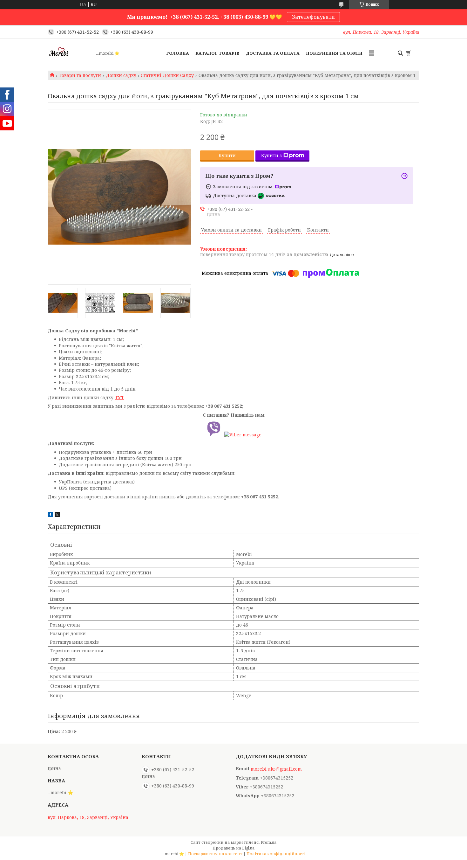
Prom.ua (268, 842)
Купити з (271, 155)
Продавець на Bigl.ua (233, 848)
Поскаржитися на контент (215, 854)
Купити (227, 155)
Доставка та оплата (273, 53)
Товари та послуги (80, 75)
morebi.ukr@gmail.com (276, 769)
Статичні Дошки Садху (167, 75)
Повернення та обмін (334, 53)
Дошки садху (121, 75)
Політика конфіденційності (276, 854)
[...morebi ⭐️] (70, 53)
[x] (57, 515)
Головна (177, 53)
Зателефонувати (313, 16)
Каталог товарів (217, 53)
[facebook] (50, 515)
